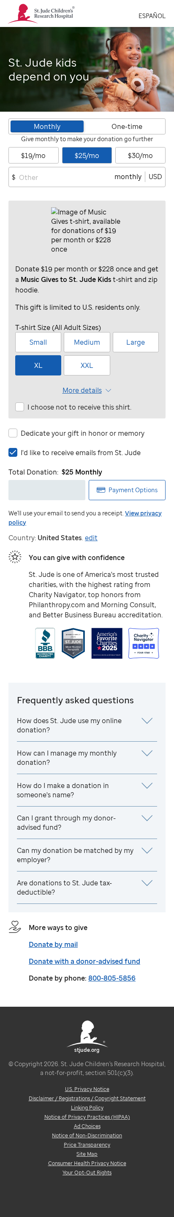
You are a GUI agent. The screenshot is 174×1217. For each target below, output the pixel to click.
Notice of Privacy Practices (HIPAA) (87, 1116)
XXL (87, 365)
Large (135, 342)
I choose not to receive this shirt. (79, 407)
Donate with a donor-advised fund (84, 961)
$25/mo (87, 155)
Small (38, 342)
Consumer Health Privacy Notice (87, 1163)
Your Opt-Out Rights (87, 1172)
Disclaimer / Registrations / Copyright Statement (87, 1098)
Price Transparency (87, 1144)
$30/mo (140, 155)
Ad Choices (87, 1126)
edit (91, 537)
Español (152, 16)
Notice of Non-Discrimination (87, 1135)
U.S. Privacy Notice (87, 1089)
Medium (87, 342)
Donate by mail (53, 944)
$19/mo (33, 155)
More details (82, 390)
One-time (126, 126)
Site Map (87, 1154)
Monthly (47, 126)
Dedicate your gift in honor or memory (82, 433)
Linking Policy (87, 1107)
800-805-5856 (112, 978)
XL (38, 365)
